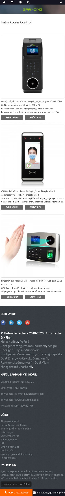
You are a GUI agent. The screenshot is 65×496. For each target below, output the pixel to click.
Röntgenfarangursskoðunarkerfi (23, 346)
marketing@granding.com (29, 393)
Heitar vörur (9, 342)
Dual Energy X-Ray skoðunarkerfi (24, 358)
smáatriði (35, 117)
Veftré (24, 342)
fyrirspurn (12, 117)
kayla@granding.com (27, 399)
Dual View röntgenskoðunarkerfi (25, 364)
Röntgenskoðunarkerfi (16, 362)
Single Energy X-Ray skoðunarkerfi (29, 348)
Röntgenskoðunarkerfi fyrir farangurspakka (31, 354)
